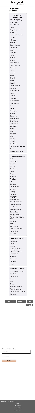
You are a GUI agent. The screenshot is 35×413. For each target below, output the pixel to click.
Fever (11, 174)
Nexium (12, 60)
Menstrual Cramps (15, 207)
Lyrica (12, 70)
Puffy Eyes (13, 197)
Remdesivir (13, 144)
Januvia (12, 73)
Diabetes (13, 37)
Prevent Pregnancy (16, 20)
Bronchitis (13, 126)
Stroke (12, 32)
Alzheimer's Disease (16, 35)
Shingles (12, 96)
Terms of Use (17, 410)
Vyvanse (12, 68)
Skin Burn (13, 176)
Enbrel (12, 80)
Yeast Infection (14, 90)
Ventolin (12, 58)
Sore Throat (13, 169)
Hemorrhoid (13, 88)
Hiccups (12, 166)
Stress (12, 284)
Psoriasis (13, 98)
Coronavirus (14, 231)
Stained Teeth (14, 199)
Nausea (12, 164)
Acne (11, 159)
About (17, 403)
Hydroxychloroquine (16, 151)
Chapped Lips (14, 186)
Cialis (11, 131)
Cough (12, 171)
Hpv (11, 106)
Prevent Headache (16, 202)
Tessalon (13, 246)
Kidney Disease (15, 45)
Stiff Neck (13, 189)
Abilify (12, 75)
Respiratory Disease (16, 30)
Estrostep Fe (14, 254)
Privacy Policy (17, 407)
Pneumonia (13, 42)
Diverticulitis (14, 123)
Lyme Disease (14, 103)
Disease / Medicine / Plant (9, 349)
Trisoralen (13, 259)
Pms (11, 281)
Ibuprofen (13, 134)
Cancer (12, 27)
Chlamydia (13, 116)
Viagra (12, 128)
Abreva (12, 264)
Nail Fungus (14, 226)
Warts (11, 223)
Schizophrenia (14, 101)
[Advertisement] (17, 324)
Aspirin (12, 136)
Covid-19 (13, 234)
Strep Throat (14, 121)
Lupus (12, 93)
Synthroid (13, 52)
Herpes (12, 108)
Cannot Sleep (14, 212)
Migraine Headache (16, 214)
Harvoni (12, 83)
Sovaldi (12, 78)
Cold (11, 181)
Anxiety (12, 50)
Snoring (12, 191)
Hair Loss (13, 294)
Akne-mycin (13, 256)
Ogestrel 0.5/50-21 (16, 251)
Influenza (13, 40)
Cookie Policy (17, 405)
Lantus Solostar (15, 65)
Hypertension (14, 22)
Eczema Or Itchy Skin (16, 271)
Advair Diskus (14, 63)
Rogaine (12, 139)
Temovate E (13, 241)
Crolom (12, 243)
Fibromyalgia (14, 111)
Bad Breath (13, 184)
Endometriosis (14, 118)
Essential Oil (14, 161)
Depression (13, 47)
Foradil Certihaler (15, 249)
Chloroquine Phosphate (17, 146)
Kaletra (12, 149)
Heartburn (13, 221)
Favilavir (12, 141)
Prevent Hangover (15, 204)
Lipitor (12, 55)
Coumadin (13, 261)
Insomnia (13, 194)
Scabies (12, 113)
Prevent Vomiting (15, 209)
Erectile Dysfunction (16, 229)
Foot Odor (13, 179)
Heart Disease (14, 25)
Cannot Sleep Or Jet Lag (17, 291)
